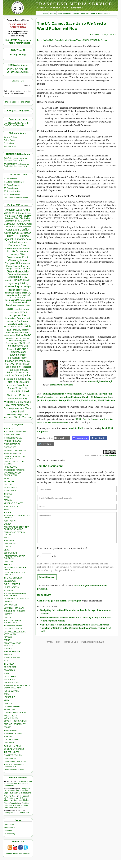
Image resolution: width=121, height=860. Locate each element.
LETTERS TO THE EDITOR (15, 713)
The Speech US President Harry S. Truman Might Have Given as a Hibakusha (17, 791)
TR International (10, 179)
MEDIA (6, 550)
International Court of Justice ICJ (19, 296)
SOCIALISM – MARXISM (14, 608)
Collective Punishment (21, 227)
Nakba (19, 335)
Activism (10, 209)
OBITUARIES (9, 743)
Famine (26, 263)
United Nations (88, 400)
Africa (19, 210)
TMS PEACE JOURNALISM (15, 450)
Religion (16, 366)
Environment (13, 257)
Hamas (18, 280)
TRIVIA (6, 694)
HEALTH (7, 617)
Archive (53, 13)
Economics (22, 251)
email (61, 438)
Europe (23, 260)
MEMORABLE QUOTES (13, 503)
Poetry (24, 358)
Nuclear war (25, 338)
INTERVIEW (9, 664)
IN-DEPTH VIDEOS (11, 752)
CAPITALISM (9, 602)
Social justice (23, 375)
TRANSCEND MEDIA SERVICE (74, 3)
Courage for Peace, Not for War (16, 813)
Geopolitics (14, 276)
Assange (9, 218)
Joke (24, 315)
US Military (21, 398)
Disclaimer (8, 831)
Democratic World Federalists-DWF (70, 393)
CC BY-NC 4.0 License (109, 455)
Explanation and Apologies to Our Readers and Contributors (18, 783)
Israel (10, 308)
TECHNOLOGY (10, 491)
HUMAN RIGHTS (11, 488)
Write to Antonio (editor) (100, 13)
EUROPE (7, 547)
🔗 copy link (44, 444)
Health (26, 280)
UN (18, 391)
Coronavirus (11, 232)
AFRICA (7, 497)
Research (26, 367)
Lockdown (22, 324)
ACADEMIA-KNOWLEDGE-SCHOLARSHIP (15, 594)
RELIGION (8, 655)
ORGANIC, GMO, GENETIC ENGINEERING (15, 633)
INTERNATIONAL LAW (13, 578)
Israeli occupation (18, 314)
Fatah (9, 266)
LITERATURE (9, 697)
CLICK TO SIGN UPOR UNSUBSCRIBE (18, 70)
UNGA (70, 400)
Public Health (23, 364)
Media (19, 326)
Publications (9, 143)
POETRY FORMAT (11, 740)
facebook (99, 438)
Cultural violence (17, 242)
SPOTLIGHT (9, 561)
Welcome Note (10, 146)
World (17, 417)
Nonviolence (12, 338)
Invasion (21, 305)
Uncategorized (10, 758)
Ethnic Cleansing (18, 259)
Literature (12, 324)
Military (17, 329)
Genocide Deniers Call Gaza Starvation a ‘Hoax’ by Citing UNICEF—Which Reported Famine (75, 619)
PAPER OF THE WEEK (13, 441)
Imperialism (15, 289)
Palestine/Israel (17, 352)
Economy (14, 254)
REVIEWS (8, 637)
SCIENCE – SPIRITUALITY (15, 724)
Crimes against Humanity (16, 238)
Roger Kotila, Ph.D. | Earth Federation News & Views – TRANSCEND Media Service (72, 40)
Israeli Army (14, 312)
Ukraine (11, 391)
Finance (16, 266)
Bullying (26, 221)
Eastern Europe (22, 248)
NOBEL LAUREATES (12, 453)
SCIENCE (8, 648)
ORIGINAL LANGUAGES (14, 749)
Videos (76, 13)
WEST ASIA (8, 590)
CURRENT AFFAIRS (12, 706)
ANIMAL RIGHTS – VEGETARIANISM (11, 717)
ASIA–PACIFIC (10, 521)
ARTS (6, 661)
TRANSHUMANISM (12, 658)
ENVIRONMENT (10, 605)
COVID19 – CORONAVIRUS (15, 721)
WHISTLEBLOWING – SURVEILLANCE (12, 621)
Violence (9, 401)
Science (10, 372)
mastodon (81, 438)
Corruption (25, 233)
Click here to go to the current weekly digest (59, 600)
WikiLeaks (9, 417)
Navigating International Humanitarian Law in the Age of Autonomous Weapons (75, 611)
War (8, 405)
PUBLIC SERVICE (11, 691)
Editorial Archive (10, 137)
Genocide (22, 271)
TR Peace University (12, 185)
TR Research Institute (12, 191)
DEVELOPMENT (10, 676)
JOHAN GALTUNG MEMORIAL (16, 432)
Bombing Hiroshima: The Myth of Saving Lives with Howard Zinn (16, 805)
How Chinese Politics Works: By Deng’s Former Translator (16, 124)
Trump (19, 388)
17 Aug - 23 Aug (18, 54)
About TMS (85, 13)
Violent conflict (23, 402)
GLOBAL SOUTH (11, 553)
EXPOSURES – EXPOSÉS (14, 611)
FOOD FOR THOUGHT (13, 733)
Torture (11, 388)
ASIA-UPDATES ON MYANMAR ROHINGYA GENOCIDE (16, 528)
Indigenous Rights (12, 292)
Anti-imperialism (23, 213)
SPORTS (7, 727)
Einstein (93, 393)
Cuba (28, 239)
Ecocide (11, 251)
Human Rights (14, 286)
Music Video (9, 335)
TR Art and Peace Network (14, 182)
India (25, 290)
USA (21, 395)
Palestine (21, 349)
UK (25, 388)
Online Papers (9, 140)
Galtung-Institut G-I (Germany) (16, 197)
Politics (9, 361)
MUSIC (7, 700)
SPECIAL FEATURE (12, 652)
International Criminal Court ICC (76, 397)
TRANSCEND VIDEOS (13, 438)
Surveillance (22, 385)
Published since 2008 (92, 642)
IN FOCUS (8, 494)
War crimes (18, 405)
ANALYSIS (8, 485)
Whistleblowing (14, 414)
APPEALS (8, 564)
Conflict (24, 229)
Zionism (27, 417)
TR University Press (12, 194)
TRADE (7, 673)
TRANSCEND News (12, 435)
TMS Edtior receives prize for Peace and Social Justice (15, 159)
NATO (27, 335)
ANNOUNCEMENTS (12, 444)
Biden (16, 218)
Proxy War (10, 364)
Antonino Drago (10, 796)
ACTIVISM (8, 500)
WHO (25, 414)
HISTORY (8, 614)
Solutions (19, 378)
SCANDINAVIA (10, 581)
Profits (27, 361)
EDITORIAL (8, 429)
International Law (103, 397)
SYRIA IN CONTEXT (12, 584)
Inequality (26, 293)
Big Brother (25, 218)
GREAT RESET (10, 667)
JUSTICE (7, 513)
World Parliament (107, 400)
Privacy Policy (9, 834)
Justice (21, 318)
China (20, 223)
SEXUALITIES (9, 710)
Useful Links (9, 824)
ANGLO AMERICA (11, 506)
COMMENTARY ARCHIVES (15, 761)
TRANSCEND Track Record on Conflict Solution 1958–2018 (16, 165)
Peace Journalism (64, 13)
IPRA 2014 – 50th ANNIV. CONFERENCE (14, 766)
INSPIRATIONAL (10, 730)
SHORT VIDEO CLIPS (13, 755)
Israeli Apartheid (22, 309)
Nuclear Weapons (17, 341)
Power (19, 361)
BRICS (18, 220)
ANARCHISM (9, 680)
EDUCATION (9, 541)
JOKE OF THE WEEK (12, 746)
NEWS (6, 509)
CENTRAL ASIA (10, 544)
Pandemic (14, 354)
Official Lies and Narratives (19, 344)
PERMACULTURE (11, 683)
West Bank (17, 411)
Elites (22, 254)
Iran (28, 305)
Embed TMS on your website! (18, 853)
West (28, 408)
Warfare (19, 408)
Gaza (10, 271)
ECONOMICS (9, 670)
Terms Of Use (9, 828)
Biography (9, 221)
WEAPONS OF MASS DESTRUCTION (12, 474)
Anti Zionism (10, 216)
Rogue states (13, 370)
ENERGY (7, 524)
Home (45, 13)
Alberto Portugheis (11, 803)
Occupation (11, 343)
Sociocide (8, 379)
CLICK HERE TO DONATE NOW (18, 25)
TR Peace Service (11, 188)
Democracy (14, 245)
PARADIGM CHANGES (13, 629)
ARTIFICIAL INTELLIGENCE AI (16, 599)
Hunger (27, 286)
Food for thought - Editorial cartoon (17, 267)
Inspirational (11, 295)
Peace (23, 354)
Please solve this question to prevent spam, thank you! (62, 548)
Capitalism (10, 223)
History (24, 283)
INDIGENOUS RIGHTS (13, 626)
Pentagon (14, 357)
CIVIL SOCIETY (10, 703)
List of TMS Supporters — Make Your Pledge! (18, 41)
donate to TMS (75, 428)
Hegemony (13, 283)
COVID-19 (13, 236)
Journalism (10, 318)
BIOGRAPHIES (10, 447)
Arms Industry (24, 216)
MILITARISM (9, 481)
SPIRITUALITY (10, 737)
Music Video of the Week (14, 770)
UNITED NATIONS (11, 587)
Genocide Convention (18, 274)
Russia (24, 369)
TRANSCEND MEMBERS (14, 470)
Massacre (9, 326)
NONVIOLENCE (10, 467)
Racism (7, 366)
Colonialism (12, 229)
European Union (13, 263)
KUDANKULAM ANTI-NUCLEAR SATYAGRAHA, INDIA (17, 687)
